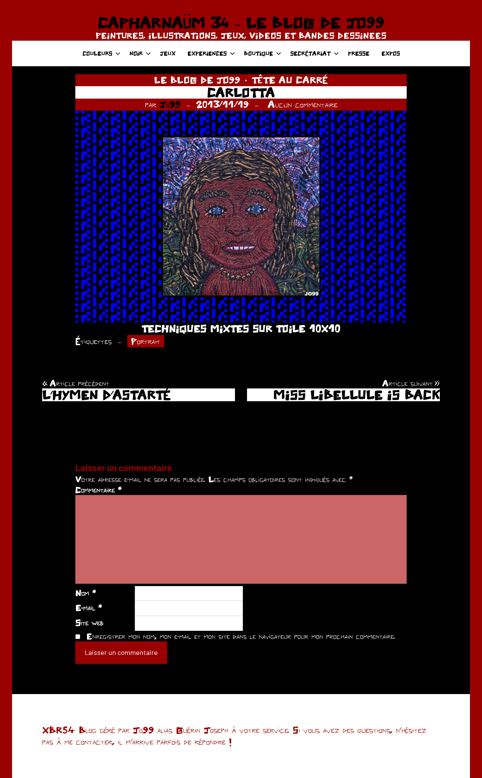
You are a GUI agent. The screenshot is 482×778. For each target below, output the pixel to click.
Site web (89, 622)
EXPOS (390, 53)
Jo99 (170, 104)
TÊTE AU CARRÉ (290, 80)
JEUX (167, 53)
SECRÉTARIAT (310, 53)
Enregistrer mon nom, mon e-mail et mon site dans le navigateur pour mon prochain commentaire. (240, 636)
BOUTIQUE (258, 53)
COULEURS (97, 53)
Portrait (145, 341)
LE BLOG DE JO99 (197, 80)
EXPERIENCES (207, 53)
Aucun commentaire (302, 104)
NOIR (136, 53)
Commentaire (98, 489)
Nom (85, 593)
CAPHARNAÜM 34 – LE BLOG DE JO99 (241, 22)
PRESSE (358, 53)
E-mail (88, 607)
